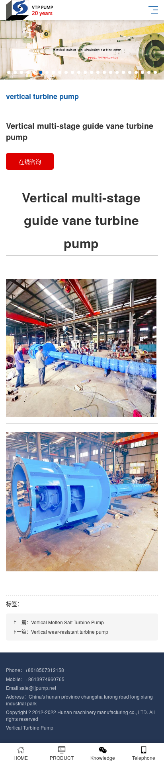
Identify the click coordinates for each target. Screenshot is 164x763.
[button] (8, 72)
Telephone (143, 757)
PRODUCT (62, 757)
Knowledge (102, 757)
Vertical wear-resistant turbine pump (69, 631)
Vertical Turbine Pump (29, 727)
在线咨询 (30, 161)
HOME (21, 757)
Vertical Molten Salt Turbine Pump (67, 622)
